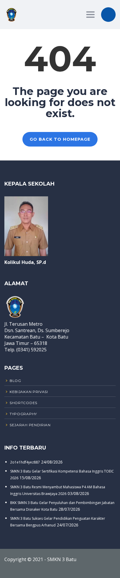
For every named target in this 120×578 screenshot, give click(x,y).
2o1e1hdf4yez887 (25, 462)
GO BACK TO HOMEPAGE (60, 139)
